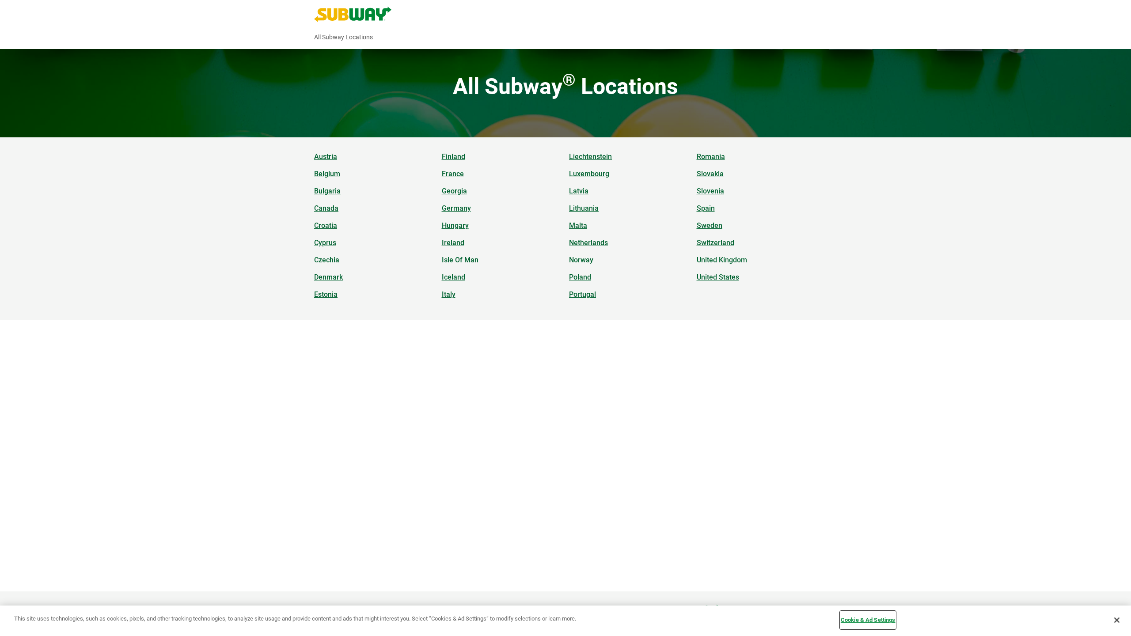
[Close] (1117, 620)
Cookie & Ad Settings (868, 620)
